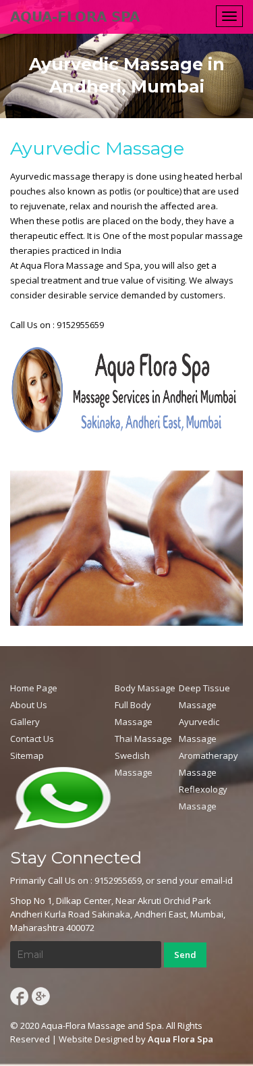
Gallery (25, 722)
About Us (28, 705)
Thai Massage (143, 738)
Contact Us (32, 738)
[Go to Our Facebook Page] (18, 995)
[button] (62, 797)
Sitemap (27, 755)
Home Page (33, 688)
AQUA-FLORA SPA (75, 17)
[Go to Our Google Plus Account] (41, 995)
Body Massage (145, 688)
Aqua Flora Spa (180, 1039)
